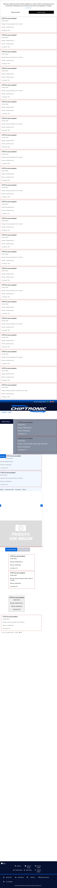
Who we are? (9, 877)
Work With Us (21, 877)
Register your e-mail (44, 877)
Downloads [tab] (18, 489)
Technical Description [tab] (23, 549)
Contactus (32, 877)
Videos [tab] (24, 489)
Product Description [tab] (11, 549)
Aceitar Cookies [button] (41, 12)
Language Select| (42, 401)
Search (36, 401)
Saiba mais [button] (28, 7)
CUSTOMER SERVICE (6, 416)
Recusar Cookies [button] (15, 12)
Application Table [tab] (9, 489)
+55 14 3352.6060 (8, 881)
